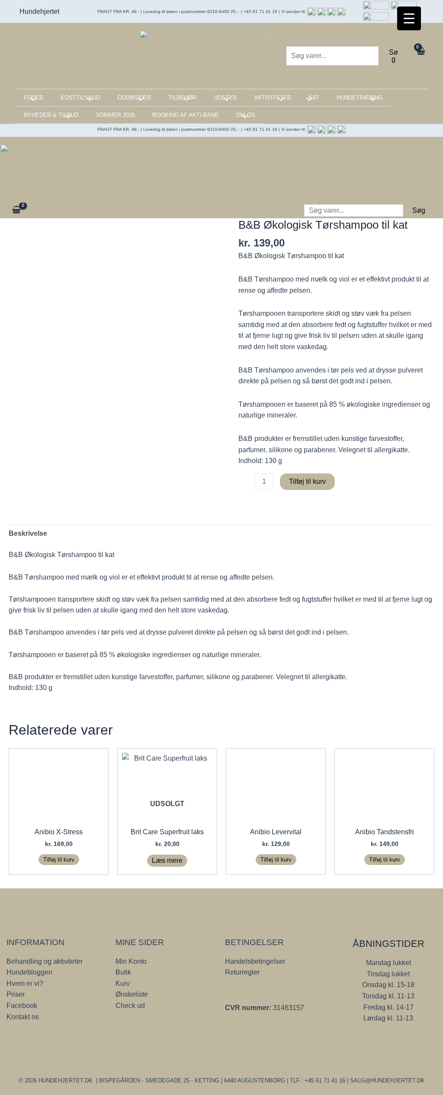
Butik (123, 972)
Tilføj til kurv (307, 481)
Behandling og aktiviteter (44, 961)
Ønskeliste (132, 994)
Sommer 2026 (115, 115)
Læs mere (167, 860)
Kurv (123, 983)
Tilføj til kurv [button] (58, 859)
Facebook (21, 1005)
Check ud (130, 1005)
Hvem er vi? (24, 983)
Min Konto (131, 961)
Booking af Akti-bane (185, 115)
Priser (15, 994)
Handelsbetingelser (255, 961)
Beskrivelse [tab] (28, 533)
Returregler (242, 972)
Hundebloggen (29, 972)
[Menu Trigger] (409, 18)
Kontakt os (22, 1016)
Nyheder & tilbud (51, 115)
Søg (393, 56)
